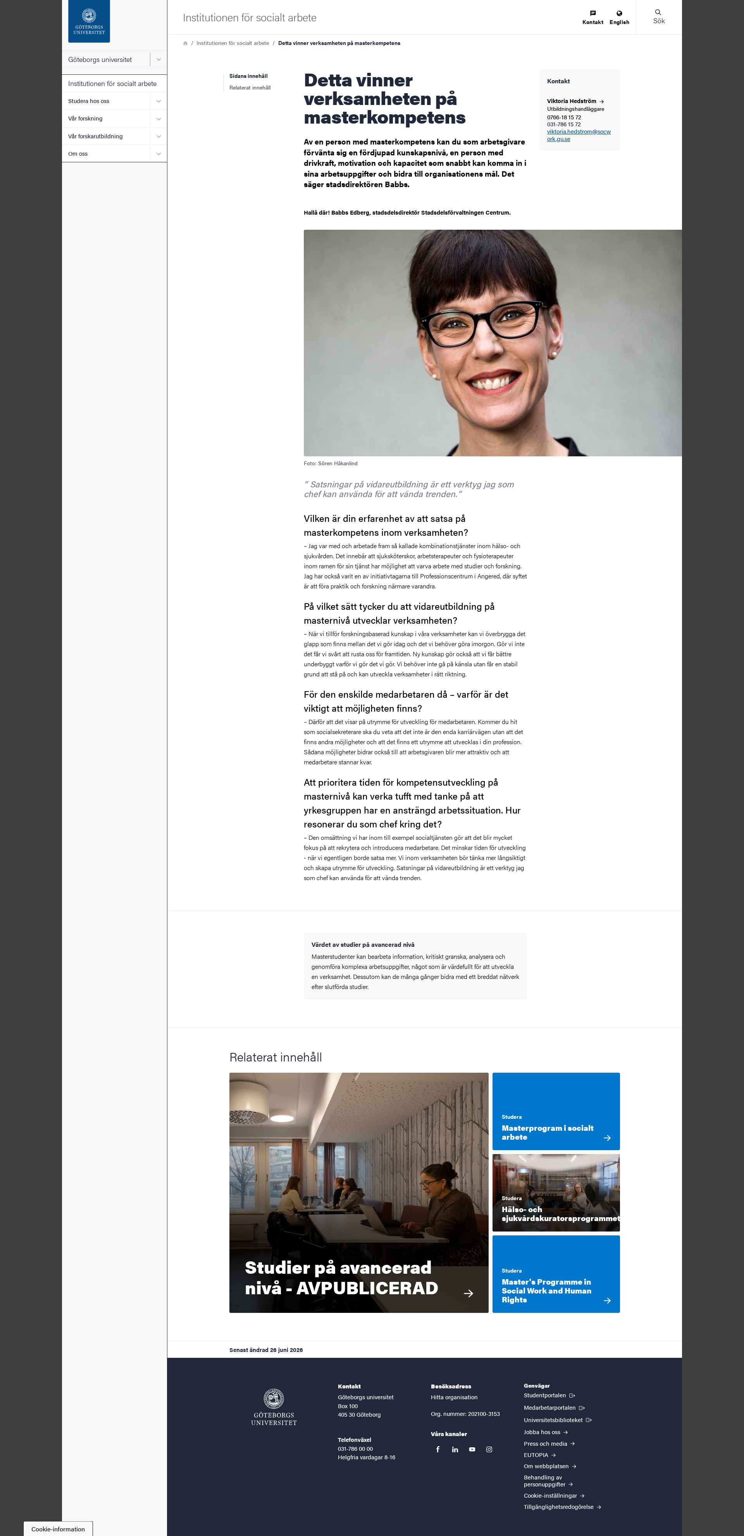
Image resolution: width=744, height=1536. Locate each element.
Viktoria (572, 100)
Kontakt (592, 22)
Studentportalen (550, 1394)
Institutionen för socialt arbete (112, 83)
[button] (659, 17)
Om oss (78, 153)
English (619, 22)
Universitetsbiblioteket (558, 1419)
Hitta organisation (454, 1397)
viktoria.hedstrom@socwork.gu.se (579, 135)
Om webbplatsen (547, 1466)
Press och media (546, 1443)
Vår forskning (85, 118)
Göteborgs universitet (100, 59)
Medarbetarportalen (555, 1407)
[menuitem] (592, 18)
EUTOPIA (537, 1454)
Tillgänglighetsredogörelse (559, 1506)
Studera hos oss (88, 100)
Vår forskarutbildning (95, 136)
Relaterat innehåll (249, 87)
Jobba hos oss (543, 1432)
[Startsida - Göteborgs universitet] (114, 25)
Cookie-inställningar (551, 1495)
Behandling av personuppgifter (545, 1480)
